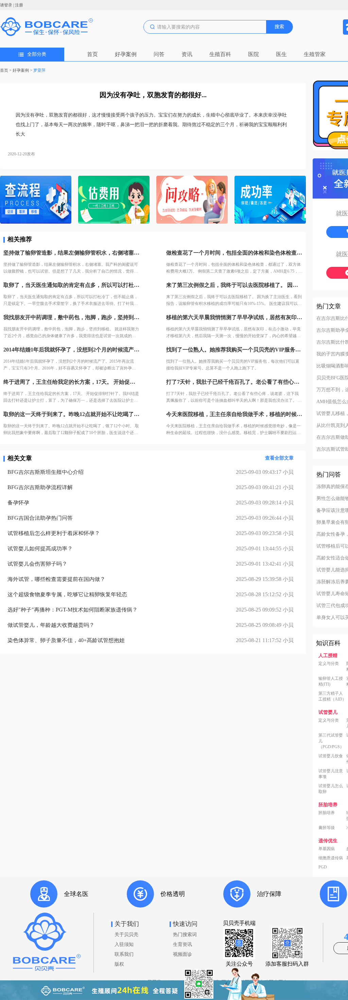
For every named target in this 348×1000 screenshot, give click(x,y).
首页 (92, 54)
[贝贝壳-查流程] (35, 200)
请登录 (6, 5)
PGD (322, 867)
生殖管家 (315, 54)
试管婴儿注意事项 (330, 774)
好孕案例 (126, 54)
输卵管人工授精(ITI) (330, 681)
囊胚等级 (326, 827)
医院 (253, 54)
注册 (19, 5)
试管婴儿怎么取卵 (330, 788)
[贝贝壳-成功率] (270, 200)
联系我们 (124, 954)
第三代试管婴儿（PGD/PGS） (331, 741)
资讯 (186, 54)
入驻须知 (124, 944)
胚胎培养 (326, 812)
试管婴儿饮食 (330, 756)
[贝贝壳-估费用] (114, 200)
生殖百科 (220, 54)
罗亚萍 (39, 70)
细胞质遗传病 (330, 858)
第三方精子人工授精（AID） (332, 696)
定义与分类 (328, 663)
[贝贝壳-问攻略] (192, 200)
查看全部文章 (279, 458)
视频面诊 (182, 954)
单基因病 (326, 848)
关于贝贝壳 (126, 934)
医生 (281, 54)
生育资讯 (182, 944)
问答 (159, 54)
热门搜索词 (185, 934)
